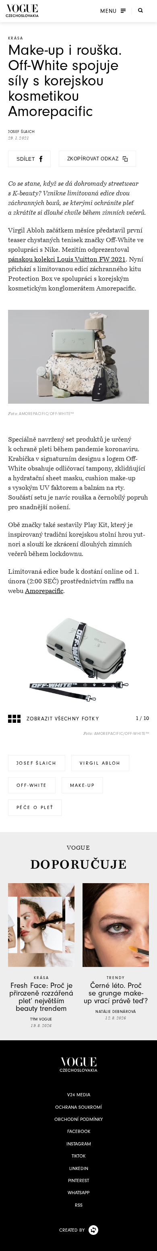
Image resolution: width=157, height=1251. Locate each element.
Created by (72, 1230)
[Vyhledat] (140, 10)
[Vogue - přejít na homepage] (22, 11)
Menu (108, 11)
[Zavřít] (148, 1242)
